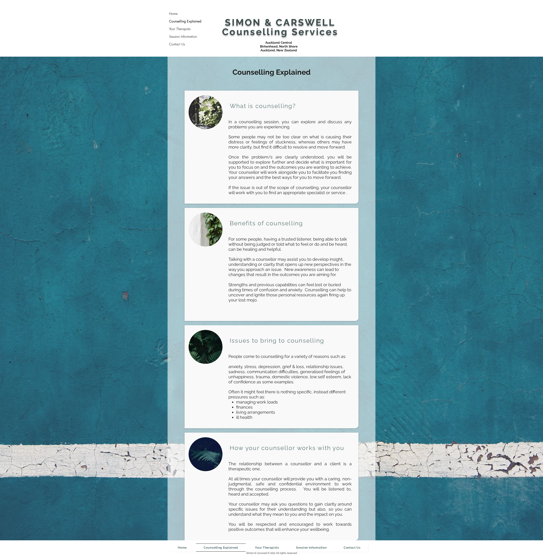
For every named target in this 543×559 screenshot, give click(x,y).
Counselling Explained (185, 21)
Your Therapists (179, 29)
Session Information (183, 36)
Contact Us (177, 44)
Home (173, 13)
